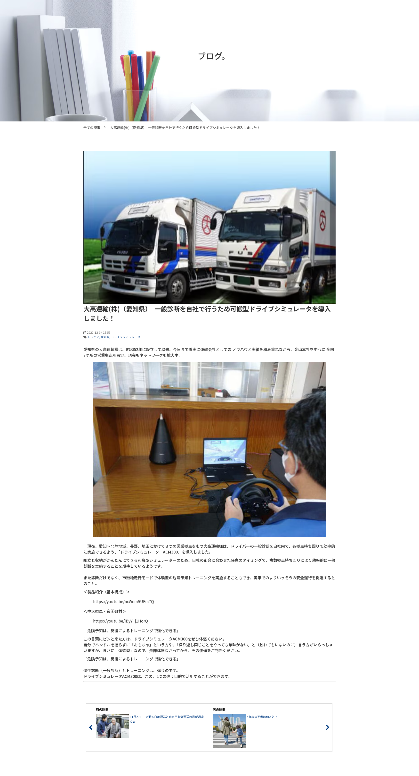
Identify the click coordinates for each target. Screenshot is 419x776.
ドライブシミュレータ (125, 337)
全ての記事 (91, 127)
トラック (93, 337)
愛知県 (105, 337)
